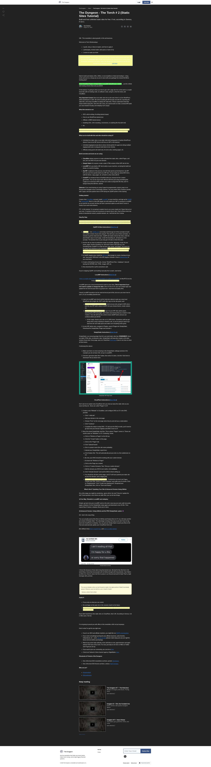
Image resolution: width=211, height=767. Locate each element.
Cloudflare (90, 199)
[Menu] (152, 2)
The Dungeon (82, 8)
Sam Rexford (87, 25)
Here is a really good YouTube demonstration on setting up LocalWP (99, 278)
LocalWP (105, 199)
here (112, 649)
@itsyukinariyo (87, 675)
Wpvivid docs (124, 257)
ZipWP (130, 199)
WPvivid (105, 255)
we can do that (101, 638)
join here (114, 63)
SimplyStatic (85, 201)
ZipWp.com (95, 232)
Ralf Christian (114, 663)
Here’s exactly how (95, 529)
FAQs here (113, 340)
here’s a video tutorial (110, 529)
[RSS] (125, 756)
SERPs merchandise (122, 633)
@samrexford (87, 672)
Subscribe (146, 2)
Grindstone (115, 661)
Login (138, 2)
